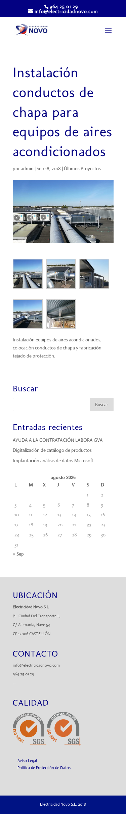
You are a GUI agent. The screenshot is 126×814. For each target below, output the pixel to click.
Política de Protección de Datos (44, 767)
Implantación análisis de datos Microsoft (53, 461)
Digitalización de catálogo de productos (52, 450)
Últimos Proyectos (82, 168)
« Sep (18, 554)
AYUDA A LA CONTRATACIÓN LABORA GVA (58, 440)
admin (27, 168)
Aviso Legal (27, 760)
